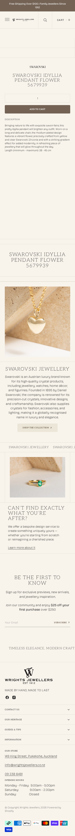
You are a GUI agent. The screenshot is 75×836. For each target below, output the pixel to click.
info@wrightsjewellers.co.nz (25, 765)
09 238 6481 (14, 774)
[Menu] (7, 20)
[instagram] (14, 697)
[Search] (45, 19)
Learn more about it (21, 547)
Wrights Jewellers (30, 807)
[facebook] (7, 697)
